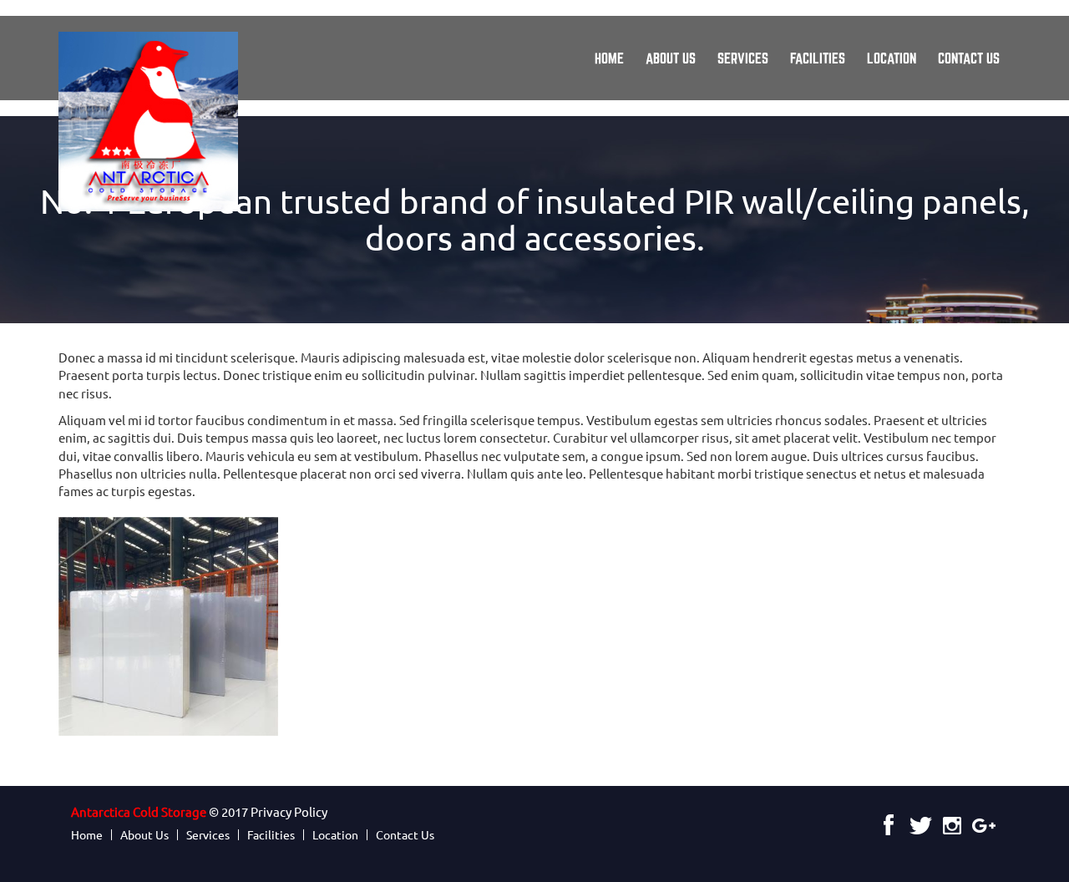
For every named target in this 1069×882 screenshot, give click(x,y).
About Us (671, 58)
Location (891, 58)
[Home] (154, 121)
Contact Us (969, 58)
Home (609, 58)
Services (742, 58)
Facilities (817, 58)
